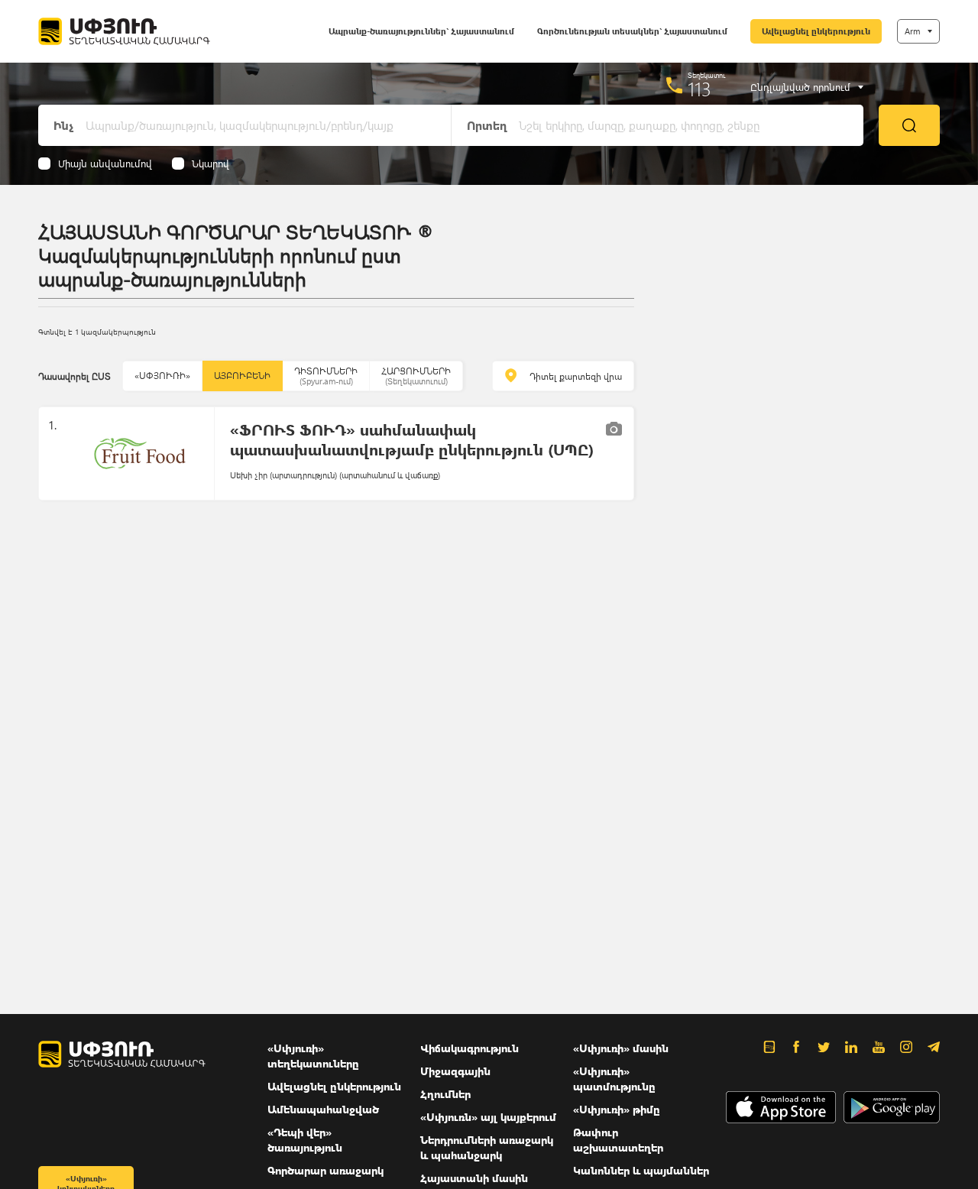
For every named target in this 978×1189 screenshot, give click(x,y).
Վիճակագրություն (469, 1048)
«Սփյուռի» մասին (621, 1048)
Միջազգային (455, 1071)
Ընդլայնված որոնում (800, 87)
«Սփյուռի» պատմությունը (614, 1078)
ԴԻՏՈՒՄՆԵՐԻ (326, 375)
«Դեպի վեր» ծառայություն (304, 1140)
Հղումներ (445, 1094)
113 (699, 88)
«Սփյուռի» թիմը (616, 1109)
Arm (912, 31)
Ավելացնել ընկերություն (816, 31)
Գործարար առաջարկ (325, 1170)
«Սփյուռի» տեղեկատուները (313, 1056)
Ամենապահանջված (323, 1109)
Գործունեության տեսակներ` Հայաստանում (632, 31)
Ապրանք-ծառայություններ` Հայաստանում (421, 31)
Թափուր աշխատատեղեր (618, 1140)
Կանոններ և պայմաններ (641, 1170)
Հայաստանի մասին (474, 1178)
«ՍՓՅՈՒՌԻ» (162, 375)
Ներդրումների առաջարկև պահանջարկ (486, 1147)
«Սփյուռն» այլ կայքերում (488, 1117)
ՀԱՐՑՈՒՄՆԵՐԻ (416, 375)
